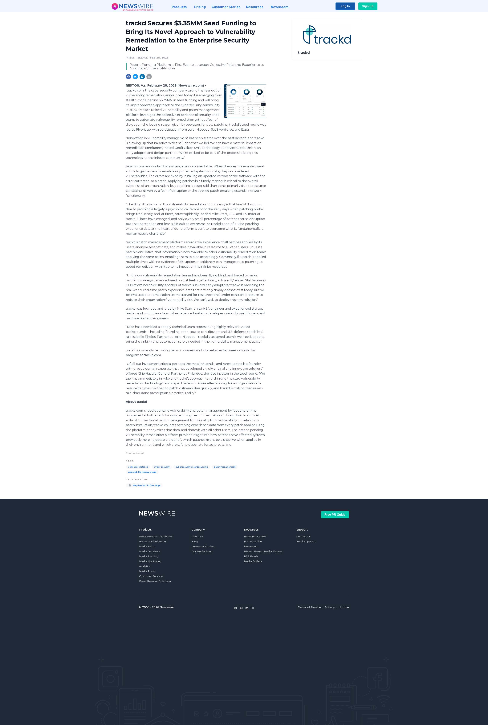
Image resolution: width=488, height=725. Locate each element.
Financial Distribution (152, 541)
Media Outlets (253, 561)
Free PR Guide (334, 514)
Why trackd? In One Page (146, 485)
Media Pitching (148, 556)
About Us (197, 536)
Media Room (147, 571)
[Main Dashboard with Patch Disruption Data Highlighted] (245, 101)
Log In (345, 6)
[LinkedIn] (247, 608)
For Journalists (253, 541)
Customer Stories (203, 546)
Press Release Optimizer (155, 581)
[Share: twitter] (135, 76)
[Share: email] (149, 76)
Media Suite (146, 546)
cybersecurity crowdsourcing (192, 467)
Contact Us (303, 536)
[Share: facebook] (128, 76)
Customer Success (151, 576)
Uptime (344, 607)
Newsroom (251, 546)
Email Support (305, 541)
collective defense (138, 467)
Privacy (330, 607)
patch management (224, 467)
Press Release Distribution (156, 536)
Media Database (149, 551)
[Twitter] (241, 608)
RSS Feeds (251, 556)
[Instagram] (252, 608)
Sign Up (367, 6)
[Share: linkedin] (142, 76)
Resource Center (255, 536)
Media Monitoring (150, 561)
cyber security (161, 467)
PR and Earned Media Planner (263, 551)
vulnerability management (142, 472)
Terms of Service (309, 607)
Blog (195, 541)
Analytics (145, 566)
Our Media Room (202, 551)
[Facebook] (235, 608)
